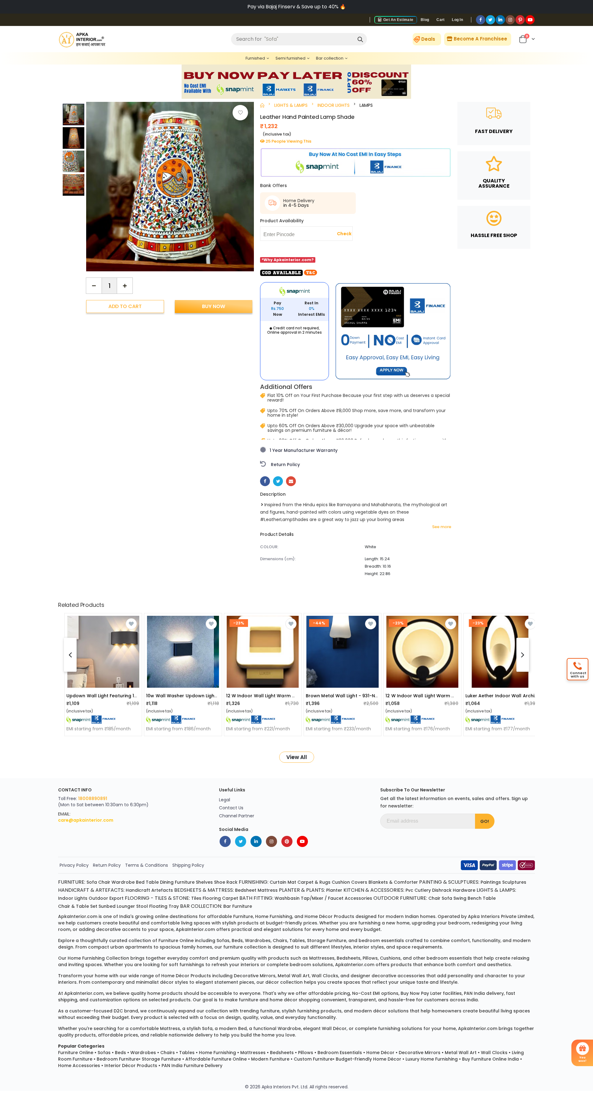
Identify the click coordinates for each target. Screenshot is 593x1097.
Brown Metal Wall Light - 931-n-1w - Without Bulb (361, 696)
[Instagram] (510, 19)
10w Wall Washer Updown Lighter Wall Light (195, 696)
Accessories (358, 898)
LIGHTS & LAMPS (291, 105)
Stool (142, 906)
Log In (457, 20)
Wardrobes (143, 1052)
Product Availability (282, 221)
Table (152, 882)
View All (296, 757)
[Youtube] (530, 19)
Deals (428, 39)
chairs (280, 940)
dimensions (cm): (278, 559)
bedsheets (348, 958)
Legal (224, 800)
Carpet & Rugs (313, 882)
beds (237, 940)
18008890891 (92, 798)
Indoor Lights (72, 898)
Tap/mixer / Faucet (322, 898)
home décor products (329, 916)
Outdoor (98, 898)
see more (441, 527)
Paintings (491, 882)
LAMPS (366, 105)
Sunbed (107, 906)
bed (242, 1028)
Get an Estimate (397, 20)
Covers (359, 882)
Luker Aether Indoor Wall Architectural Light (515, 696)
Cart (440, 20)
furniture (243, 916)
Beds (120, 1052)
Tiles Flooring (206, 898)
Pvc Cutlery (418, 890)
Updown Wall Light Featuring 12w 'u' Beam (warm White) (130, 696)
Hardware (464, 890)
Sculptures (514, 882)
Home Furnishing (217, 1052)
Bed (140, 882)
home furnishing (273, 916)
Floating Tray (164, 906)
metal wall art (293, 976)
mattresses (321, 958)
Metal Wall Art (461, 1052)
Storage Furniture (161, 1059)
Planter (334, 890)
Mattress (268, 890)
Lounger (126, 906)
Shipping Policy (188, 865)
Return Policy (107, 865)
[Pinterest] (520, 19)
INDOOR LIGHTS (334, 105)
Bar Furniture (237, 906)
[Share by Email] (291, 481)
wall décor (334, 1028)
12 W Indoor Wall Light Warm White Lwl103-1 (275, 696)
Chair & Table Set (77, 906)
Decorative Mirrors (419, 1052)
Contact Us (231, 808)
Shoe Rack (226, 882)
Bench (475, 898)
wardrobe (289, 1028)
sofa (207, 1028)
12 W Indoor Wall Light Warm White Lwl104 (432, 696)
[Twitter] (490, 19)
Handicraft (138, 890)
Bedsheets (282, 1052)
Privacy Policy (74, 865)
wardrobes (258, 940)
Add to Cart (125, 306)
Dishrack (442, 890)
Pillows (305, 1052)
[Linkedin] (500, 19)
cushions (390, 958)
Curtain (278, 882)
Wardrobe (123, 882)
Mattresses (253, 1052)
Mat (292, 882)
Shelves (204, 882)
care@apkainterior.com (85, 820)
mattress (170, 1028)
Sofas (104, 1052)
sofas (223, 940)
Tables (187, 1052)
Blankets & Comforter (393, 882)
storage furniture (326, 940)
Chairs (167, 1052)
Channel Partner (236, 816)
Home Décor (380, 1052)
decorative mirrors (254, 976)
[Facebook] (480, 19)
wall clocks (325, 976)
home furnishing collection (98, 958)
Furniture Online (75, 1052)
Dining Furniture (177, 882)
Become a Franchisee (479, 38)
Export (116, 898)
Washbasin (287, 898)
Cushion (341, 882)
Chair (104, 882)
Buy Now (213, 306)
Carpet (230, 898)
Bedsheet (245, 890)
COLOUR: (269, 547)
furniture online (176, 940)
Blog (425, 20)
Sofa (91, 882)
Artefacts (162, 890)
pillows (370, 958)
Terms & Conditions (146, 865)
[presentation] (244, 181)
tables (297, 940)
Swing (459, 898)
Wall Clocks (494, 1052)
